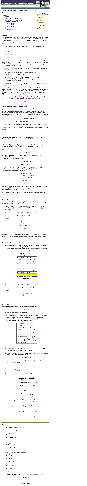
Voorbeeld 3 (11, 26)
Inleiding (7, 16)
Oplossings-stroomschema (42, 28)
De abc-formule (40, 15)
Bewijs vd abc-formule (41, 27)
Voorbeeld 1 (11, 23)
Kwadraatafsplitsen (41, 25)
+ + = (17, 20)
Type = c (39, 17)
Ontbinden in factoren (42, 23)
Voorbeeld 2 (11, 24)
